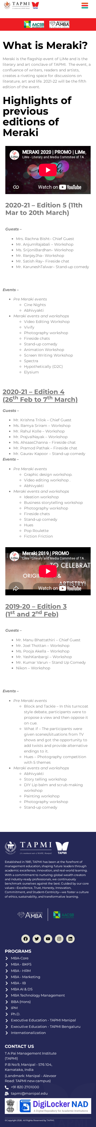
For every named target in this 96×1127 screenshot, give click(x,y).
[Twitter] (37, 939)
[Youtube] (48, 939)
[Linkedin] (70, 939)
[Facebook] (25, 939)
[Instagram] (59, 939)
